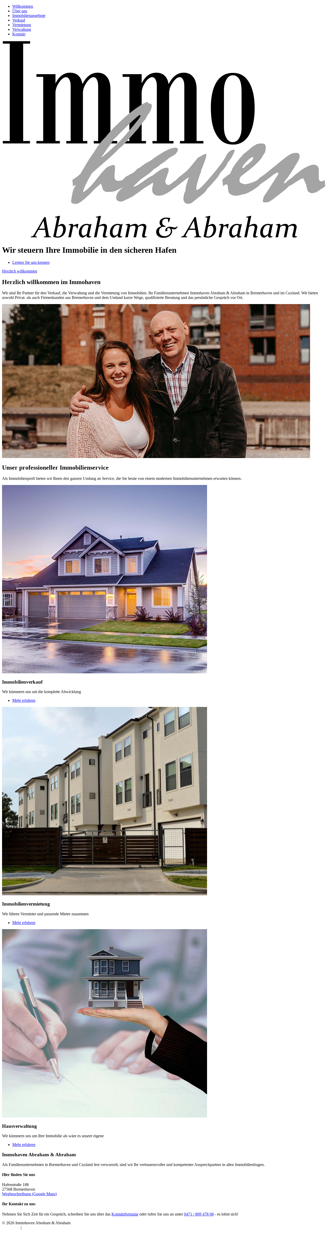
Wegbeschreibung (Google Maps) (29, 1194)
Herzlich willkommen (19, 271)
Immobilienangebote (28, 15)
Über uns (19, 11)
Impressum (11, 1227)
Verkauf (18, 20)
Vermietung (21, 25)
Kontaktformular (124, 1214)
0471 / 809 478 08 (199, 1214)
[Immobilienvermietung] (104, 894)
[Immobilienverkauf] (104, 672)
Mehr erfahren (23, 700)
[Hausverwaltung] (104, 1116)
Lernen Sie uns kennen (30, 262)
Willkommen (22, 6)
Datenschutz (33, 1227)
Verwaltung (21, 29)
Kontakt (18, 34)
